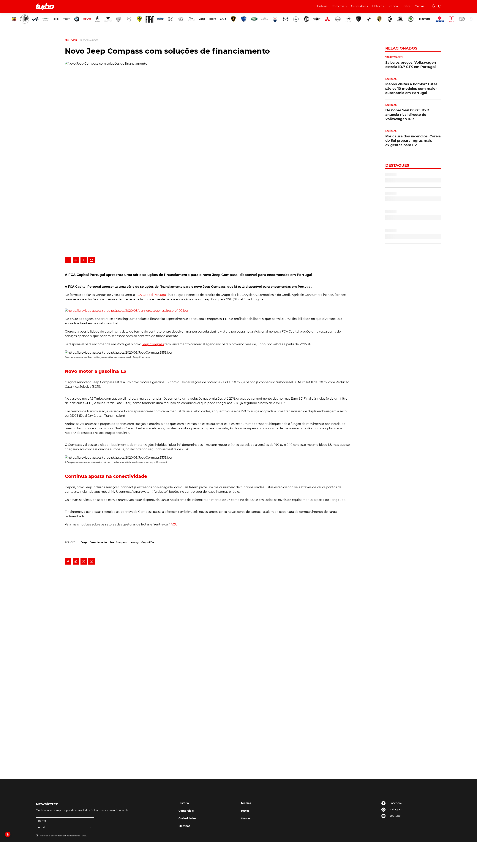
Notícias (71, 39)
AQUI (175, 524)
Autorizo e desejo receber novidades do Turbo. (63, 835)
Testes (406, 6)
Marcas (419, 6)
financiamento (98, 542)
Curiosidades (359, 6)
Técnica (393, 6)
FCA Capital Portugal (151, 295)
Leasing (133, 542)
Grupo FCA (147, 542)
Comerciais (339, 6)
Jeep (84, 542)
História (322, 6)
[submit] (91, 827)
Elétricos (378, 6)
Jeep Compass (153, 344)
